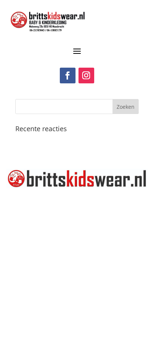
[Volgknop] (68, 75)
